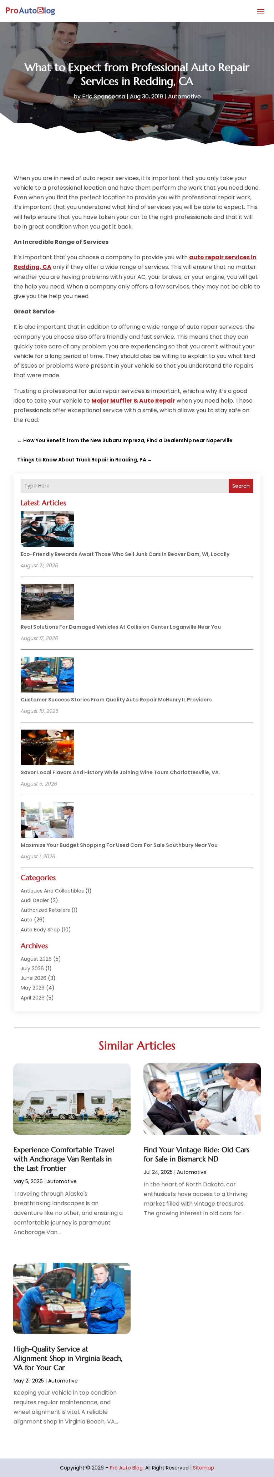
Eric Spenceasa (103, 96)
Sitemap (203, 1467)
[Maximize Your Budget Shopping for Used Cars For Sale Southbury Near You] (47, 821)
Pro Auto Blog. (127, 1467)
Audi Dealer (35, 900)
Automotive (184, 96)
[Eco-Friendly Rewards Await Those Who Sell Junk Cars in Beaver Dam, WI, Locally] (47, 530)
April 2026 (33, 997)
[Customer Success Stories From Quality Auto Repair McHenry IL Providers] (47, 676)
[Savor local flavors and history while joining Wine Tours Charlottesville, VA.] (47, 748)
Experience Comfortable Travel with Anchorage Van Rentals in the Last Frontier (64, 1159)
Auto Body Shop (40, 929)
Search (241, 486)
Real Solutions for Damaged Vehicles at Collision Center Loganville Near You (121, 626)
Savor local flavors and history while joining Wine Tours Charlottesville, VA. (120, 772)
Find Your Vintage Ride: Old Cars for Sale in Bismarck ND (196, 1154)
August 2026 (36, 958)
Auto (26, 919)
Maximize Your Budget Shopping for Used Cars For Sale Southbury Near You (119, 845)
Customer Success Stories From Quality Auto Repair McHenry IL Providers (116, 699)
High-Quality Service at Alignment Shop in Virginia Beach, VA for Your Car (68, 1358)
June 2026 (33, 978)
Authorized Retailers (45, 910)
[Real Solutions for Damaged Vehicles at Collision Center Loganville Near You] (47, 603)
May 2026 (33, 987)
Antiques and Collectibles (52, 890)
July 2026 (32, 968)
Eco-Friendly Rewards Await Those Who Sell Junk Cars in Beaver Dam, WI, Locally (125, 554)
